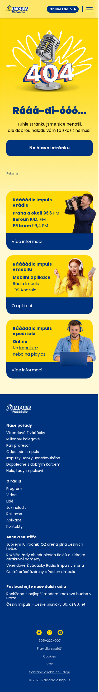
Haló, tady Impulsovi (24, 471)
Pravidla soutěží (49, 648)
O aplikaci (22, 306)
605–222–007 (50, 640)
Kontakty (14, 526)
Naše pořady (19, 425)
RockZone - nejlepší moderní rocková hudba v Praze (48, 596)
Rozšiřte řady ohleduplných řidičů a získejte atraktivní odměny (45, 557)
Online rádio (60, 9)
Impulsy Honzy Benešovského (33, 458)
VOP (49, 664)
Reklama (14, 514)
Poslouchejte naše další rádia (36, 586)
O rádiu (13, 481)
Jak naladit (16, 507)
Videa (11, 495)
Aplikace (14, 520)
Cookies (49, 656)
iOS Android (24, 290)
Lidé (9, 501)
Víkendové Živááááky (25, 433)
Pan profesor (18, 445)
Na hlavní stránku (49, 148)
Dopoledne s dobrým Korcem (33, 464)
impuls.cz (28, 348)
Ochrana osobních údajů (49, 672)
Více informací (27, 241)
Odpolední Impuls (22, 452)
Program (14, 488)
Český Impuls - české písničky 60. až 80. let (46, 604)
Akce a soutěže (21, 537)
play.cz (38, 354)
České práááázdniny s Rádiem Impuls (40, 572)
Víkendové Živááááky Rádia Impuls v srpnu (45, 565)
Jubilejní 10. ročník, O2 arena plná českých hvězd (44, 546)
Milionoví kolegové (23, 439)
